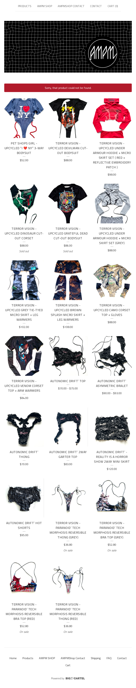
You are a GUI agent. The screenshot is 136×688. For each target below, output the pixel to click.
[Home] (68, 47)
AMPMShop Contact (71, 6)
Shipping (96, 658)
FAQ (109, 658)
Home (13, 658)
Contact (96, 6)
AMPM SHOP (44, 6)
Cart (68, 665)
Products (25, 6)
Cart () (113, 6)
